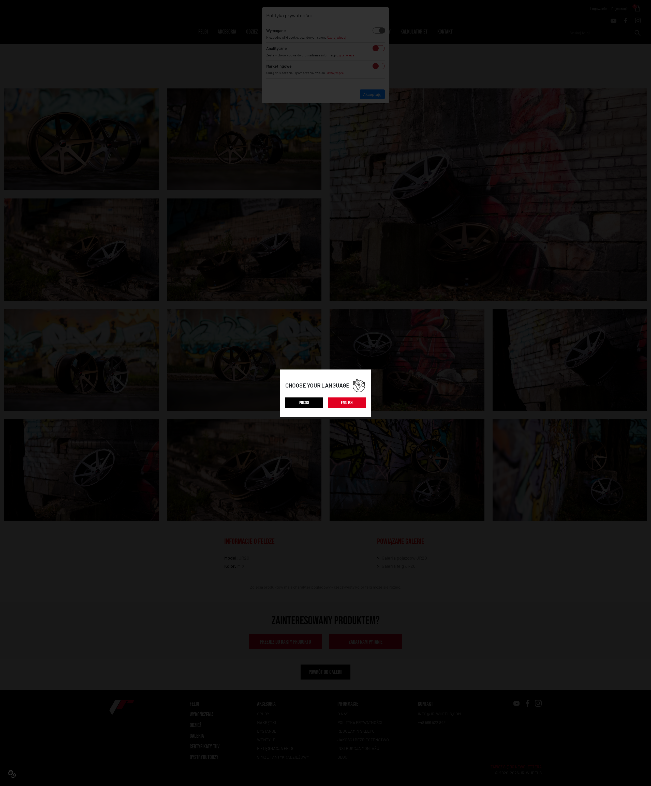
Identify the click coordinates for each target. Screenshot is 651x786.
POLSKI (304, 403)
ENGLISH (347, 403)
